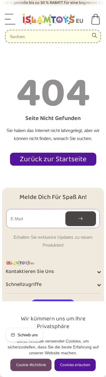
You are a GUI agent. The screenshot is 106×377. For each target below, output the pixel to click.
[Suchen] (94, 35)
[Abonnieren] (80, 218)
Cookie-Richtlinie (31, 365)
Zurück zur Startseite (53, 159)
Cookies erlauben (75, 365)
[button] (10, 19)
